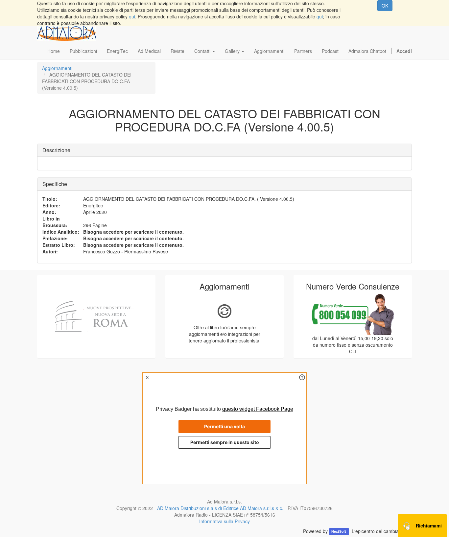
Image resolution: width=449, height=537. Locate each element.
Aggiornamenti (57, 68)
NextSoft (339, 531)
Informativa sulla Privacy (224, 521)
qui (132, 16)
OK (385, 5)
